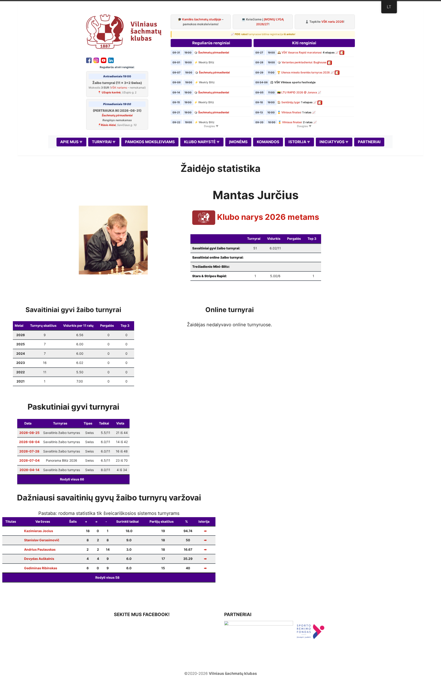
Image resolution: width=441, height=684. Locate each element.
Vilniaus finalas (291, 112)
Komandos (268, 142)
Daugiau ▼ (211, 126)
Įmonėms (238, 142)
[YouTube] (103, 60)
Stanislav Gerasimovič (41, 540)
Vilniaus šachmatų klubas (233, 673)
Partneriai (369, 142)
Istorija (297, 142)
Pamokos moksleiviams (150, 142)
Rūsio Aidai (108, 125)
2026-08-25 (29, 433)
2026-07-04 (29, 460)
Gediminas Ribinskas (40, 568)
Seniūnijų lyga (290, 102)
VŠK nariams (119, 87)
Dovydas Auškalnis (39, 559)
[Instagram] (96, 60)
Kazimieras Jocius (38, 531)
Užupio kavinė (111, 92)
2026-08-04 (29, 442)
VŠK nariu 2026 (332, 21)
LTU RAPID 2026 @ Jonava (299, 92)
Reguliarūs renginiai (211, 43)
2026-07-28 (29, 451)
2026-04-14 (29, 470)
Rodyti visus (72, 479)
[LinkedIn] (111, 60)
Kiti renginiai (304, 43)
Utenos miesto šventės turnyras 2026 (305, 72)
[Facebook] (89, 60)
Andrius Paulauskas (40, 549)
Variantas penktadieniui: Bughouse (304, 62)
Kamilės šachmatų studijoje (201, 19)
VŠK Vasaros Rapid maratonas (301, 52)
